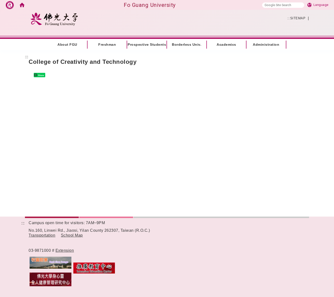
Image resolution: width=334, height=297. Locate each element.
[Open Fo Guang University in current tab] (54, 19)
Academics (226, 44)
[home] (22, 5)
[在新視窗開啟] (50, 262)
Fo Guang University (150, 5)
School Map (72, 235)
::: (23, 41)
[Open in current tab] (55, 250)
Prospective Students (147, 44)
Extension (65, 250)
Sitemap (298, 18)
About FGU (67, 44)
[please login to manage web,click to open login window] (10, 5)
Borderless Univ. (186, 44)
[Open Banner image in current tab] (50, 279)
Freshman (107, 44)
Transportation (42, 235)
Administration (266, 44)
